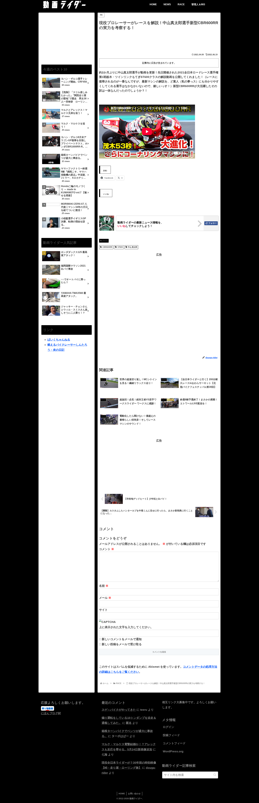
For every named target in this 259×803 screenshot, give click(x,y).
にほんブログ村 (51, 713)
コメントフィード (174, 743)
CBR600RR (107, 247)
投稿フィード (171, 735)
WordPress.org (173, 751)
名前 (103, 585)
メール (105, 597)
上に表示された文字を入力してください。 (126, 627)
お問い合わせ (134, 793)
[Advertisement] (159, 39)
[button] (215, 775)
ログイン (168, 727)
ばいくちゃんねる (58, 339)
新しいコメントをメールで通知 (122, 639)
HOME (122, 793)
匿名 (129, 722)
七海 (104, 754)
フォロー (212, 223)
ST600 (120, 247)
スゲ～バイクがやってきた (119, 709)
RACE (105, 241)
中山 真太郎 (132, 247)
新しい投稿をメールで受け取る (122, 644)
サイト (103, 609)
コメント (106, 549)
